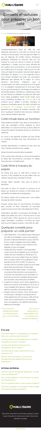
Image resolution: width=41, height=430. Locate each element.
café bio (29, 99)
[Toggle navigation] (37, 4)
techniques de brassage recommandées (18, 107)
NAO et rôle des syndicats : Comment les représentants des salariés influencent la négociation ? (16, 359)
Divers (4, 33)
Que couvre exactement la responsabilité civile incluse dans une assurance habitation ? (30, 315)
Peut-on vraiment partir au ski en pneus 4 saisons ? (20, 383)
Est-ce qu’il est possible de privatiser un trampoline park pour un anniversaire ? (11, 313)
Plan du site (20, 429)
